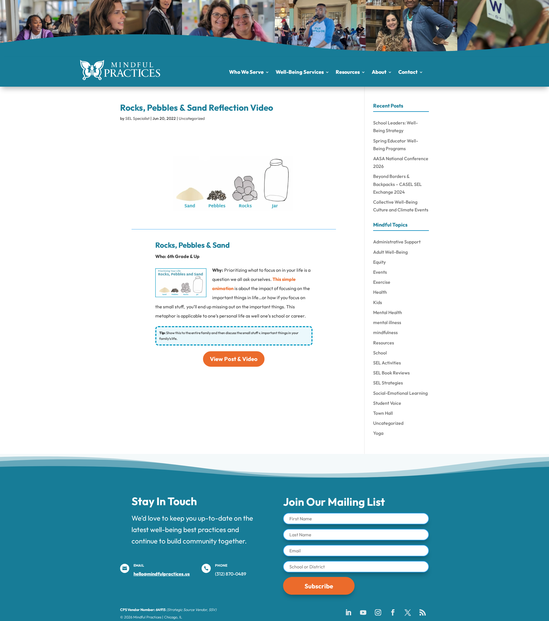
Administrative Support (397, 242)
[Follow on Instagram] (378, 612)
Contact (407, 72)
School (380, 353)
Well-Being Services (300, 72)
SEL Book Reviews (391, 373)
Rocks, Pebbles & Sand (192, 245)
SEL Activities (387, 363)
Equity (379, 262)
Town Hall (383, 413)
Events (380, 272)
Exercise (381, 282)
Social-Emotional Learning (400, 393)
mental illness (387, 322)
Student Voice (387, 403)
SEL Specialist (137, 118)
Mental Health (387, 312)
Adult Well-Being (390, 252)
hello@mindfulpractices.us (162, 574)
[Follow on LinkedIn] (348, 612)
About (379, 72)
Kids (377, 302)
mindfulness (385, 332)
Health (380, 292)
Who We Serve (246, 72)
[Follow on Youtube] (363, 612)
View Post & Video (234, 358)
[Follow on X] (407, 612)
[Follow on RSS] (422, 612)
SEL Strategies (388, 383)
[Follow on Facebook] (393, 612)
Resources (348, 72)
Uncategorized (192, 118)
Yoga (378, 433)
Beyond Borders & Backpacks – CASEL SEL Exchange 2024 (397, 184)
